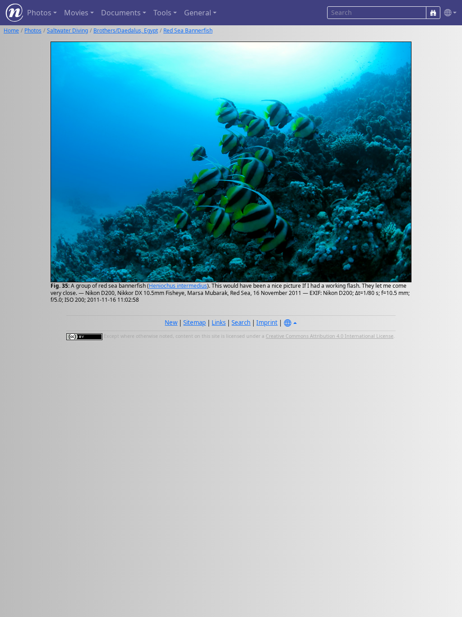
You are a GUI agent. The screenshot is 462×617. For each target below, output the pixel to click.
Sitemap (194, 322)
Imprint (266, 322)
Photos (33, 30)
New (171, 322)
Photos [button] (39, 13)
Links (219, 322)
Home (11, 30)
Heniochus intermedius (178, 286)
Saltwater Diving (67, 30)
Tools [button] (162, 13)
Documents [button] (121, 13)
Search (240, 322)
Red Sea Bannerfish (188, 30)
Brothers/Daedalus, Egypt (125, 30)
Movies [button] (76, 13)
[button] (448, 13)
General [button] (197, 13)
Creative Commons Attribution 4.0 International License (329, 336)
